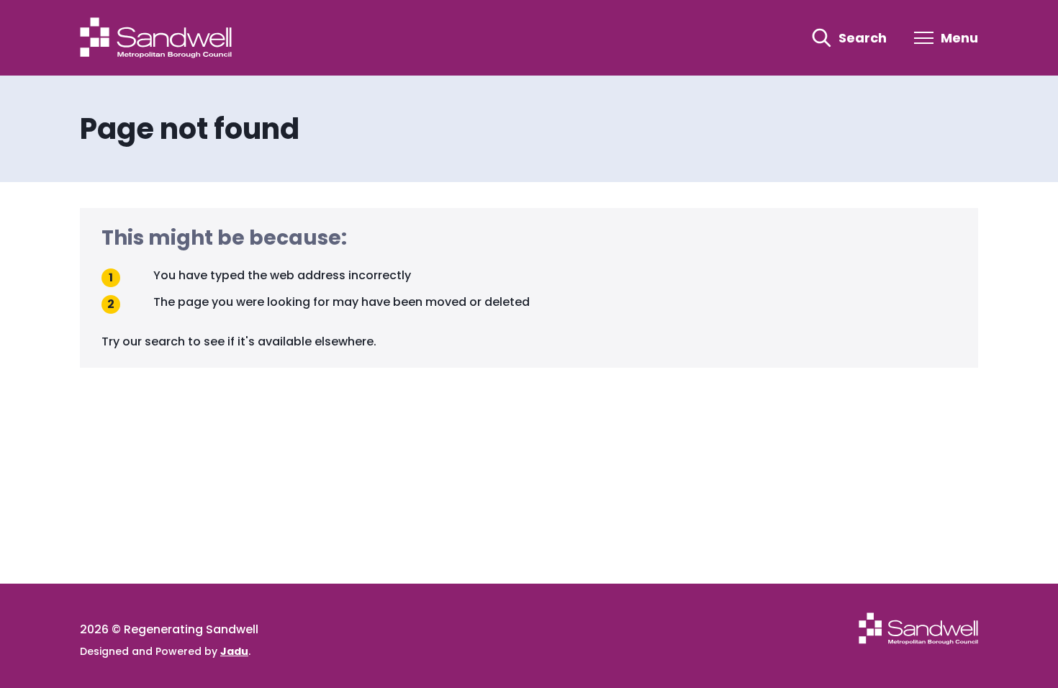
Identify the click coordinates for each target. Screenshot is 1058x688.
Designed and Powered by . (165, 651)
